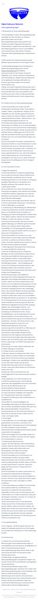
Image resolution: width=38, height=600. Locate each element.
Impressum (6, 589)
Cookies (19, 592)
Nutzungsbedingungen (28, 589)
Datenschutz (15, 589)
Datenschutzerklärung (9, 71)
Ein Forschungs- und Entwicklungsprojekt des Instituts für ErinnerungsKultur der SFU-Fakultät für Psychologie (19, 596)
